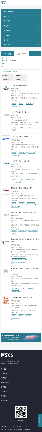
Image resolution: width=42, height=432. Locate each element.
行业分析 (7, 53)
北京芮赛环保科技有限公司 (20, 85)
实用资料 (4, 396)
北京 (3, 66)
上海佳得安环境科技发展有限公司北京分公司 (25, 240)
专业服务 (7, 40)
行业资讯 (4, 373)
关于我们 (4, 369)
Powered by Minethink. (23, 429)
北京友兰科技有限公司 (18, 112)
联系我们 (4, 387)
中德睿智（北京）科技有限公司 (22, 188)
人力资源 (7, 30)
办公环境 (7, 21)
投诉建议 (4, 391)
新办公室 (7, 45)
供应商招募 (5, 382)
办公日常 (7, 16)
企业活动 (7, 35)
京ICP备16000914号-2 (8, 429)
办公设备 (7, 26)
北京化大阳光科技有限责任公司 (22, 136)
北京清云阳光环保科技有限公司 (22, 297)
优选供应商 (21, 53)
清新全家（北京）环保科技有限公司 (23, 212)
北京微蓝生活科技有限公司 (20, 161)
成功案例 (4, 378)
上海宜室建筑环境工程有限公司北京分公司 (25, 269)
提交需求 (40, 420)
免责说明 (4, 400)
